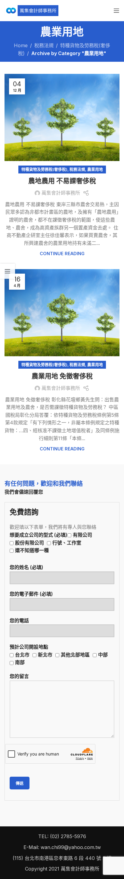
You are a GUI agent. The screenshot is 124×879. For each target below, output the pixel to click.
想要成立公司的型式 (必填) (51, 542)
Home (21, 45)
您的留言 (19, 676)
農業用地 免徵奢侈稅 (62, 376)
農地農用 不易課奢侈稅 (62, 181)
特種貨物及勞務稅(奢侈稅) (44, 169)
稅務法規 (44, 45)
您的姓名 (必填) (26, 567)
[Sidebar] (7, 271)
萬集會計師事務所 (61, 193)
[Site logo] (31, 10)
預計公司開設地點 (59, 654)
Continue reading (62, 253)
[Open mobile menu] (116, 11)
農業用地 (95, 169)
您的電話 (19, 620)
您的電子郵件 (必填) (31, 594)
